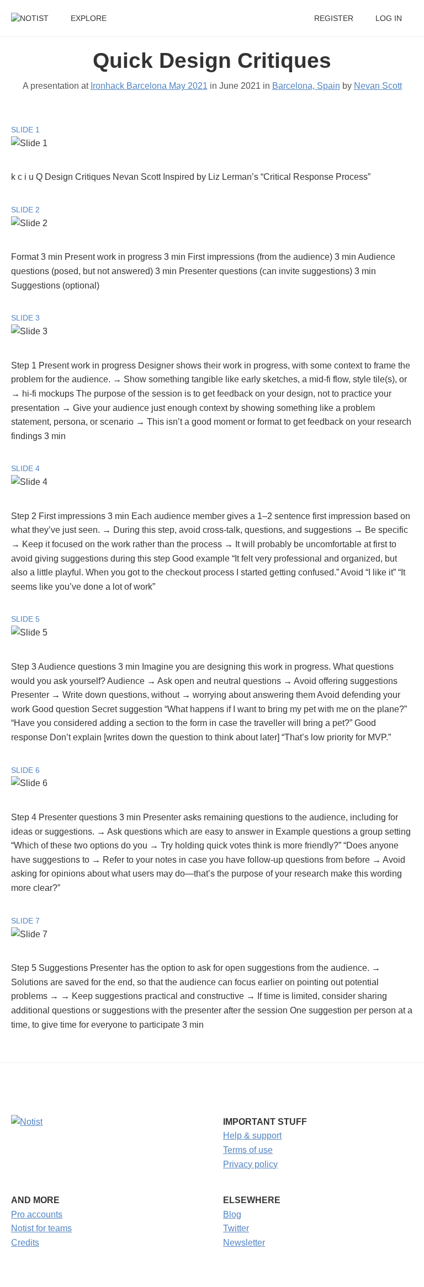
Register (333, 18)
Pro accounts (36, 1214)
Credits (25, 1242)
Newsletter (244, 1242)
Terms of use (248, 1150)
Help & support (252, 1135)
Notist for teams (41, 1228)
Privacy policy (250, 1164)
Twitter (236, 1228)
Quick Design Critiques (212, 60)
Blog (232, 1214)
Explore (89, 18)
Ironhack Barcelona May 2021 (149, 85)
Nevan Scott (378, 85)
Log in (388, 18)
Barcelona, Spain (306, 85)
